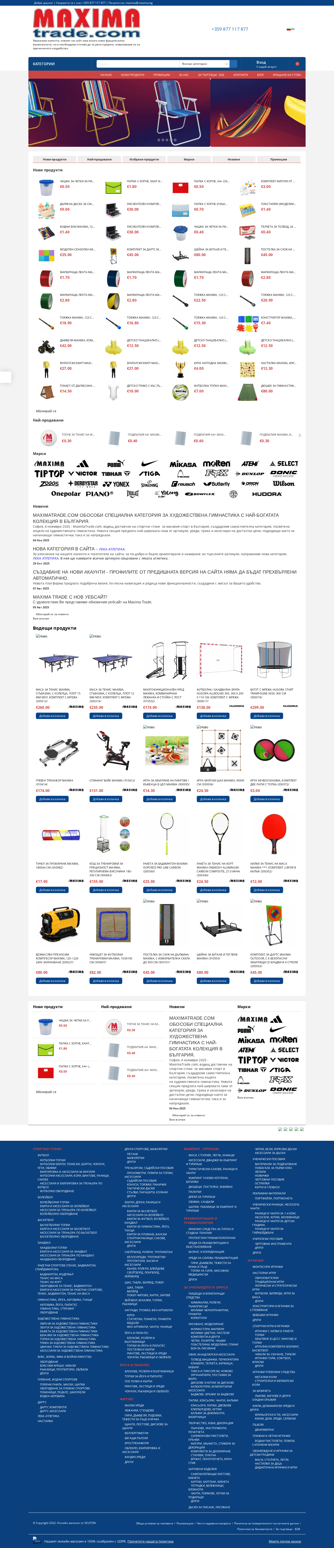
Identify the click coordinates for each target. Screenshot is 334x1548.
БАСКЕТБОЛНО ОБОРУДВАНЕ (59, 1236)
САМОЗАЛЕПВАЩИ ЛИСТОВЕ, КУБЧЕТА (209, 1476)
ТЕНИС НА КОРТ (51, 1282)
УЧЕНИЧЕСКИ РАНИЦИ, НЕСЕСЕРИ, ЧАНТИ (274, 1206)
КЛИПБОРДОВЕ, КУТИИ (206, 1409)
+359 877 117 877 (230, 29)
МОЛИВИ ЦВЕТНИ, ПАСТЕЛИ (210, 1333)
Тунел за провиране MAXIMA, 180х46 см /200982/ (57, 865)
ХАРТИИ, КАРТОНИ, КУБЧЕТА (210, 1482)
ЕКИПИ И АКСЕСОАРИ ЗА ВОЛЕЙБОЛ (64, 1206)
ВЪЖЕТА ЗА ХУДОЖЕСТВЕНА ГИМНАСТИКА (68, 1331)
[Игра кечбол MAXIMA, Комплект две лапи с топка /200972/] (274, 751)
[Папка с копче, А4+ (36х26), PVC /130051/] (180, 187)
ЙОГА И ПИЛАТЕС (137, 1333)
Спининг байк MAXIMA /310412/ (112, 780)
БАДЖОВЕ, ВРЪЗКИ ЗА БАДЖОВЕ (212, 1394)
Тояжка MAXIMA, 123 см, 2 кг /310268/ (211, 318)
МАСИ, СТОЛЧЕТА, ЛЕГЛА (272, 1460)
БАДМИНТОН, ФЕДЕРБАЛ (56, 1274)
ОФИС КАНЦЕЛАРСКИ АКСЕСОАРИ (212, 1354)
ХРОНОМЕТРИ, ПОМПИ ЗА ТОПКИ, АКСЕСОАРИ (149, 1175)
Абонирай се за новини (52, 614)
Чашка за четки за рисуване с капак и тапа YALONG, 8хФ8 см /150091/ (77, 181)
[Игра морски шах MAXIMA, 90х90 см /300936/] (220, 751)
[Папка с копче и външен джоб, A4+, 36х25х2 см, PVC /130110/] (180, 210)
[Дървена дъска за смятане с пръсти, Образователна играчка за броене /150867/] (46, 210)
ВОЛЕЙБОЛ (45, 1197)
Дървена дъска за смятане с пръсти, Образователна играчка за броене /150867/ (77, 204)
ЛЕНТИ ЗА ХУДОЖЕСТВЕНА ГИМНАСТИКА (68, 1327)
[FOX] (217, 474)
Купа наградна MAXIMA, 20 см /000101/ (211, 363)
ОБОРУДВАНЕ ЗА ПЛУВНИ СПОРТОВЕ (65, 1388)
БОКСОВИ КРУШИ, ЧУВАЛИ (58, 1366)
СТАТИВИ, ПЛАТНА (203, 1455)
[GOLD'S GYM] (233, 494)
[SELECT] (284, 463)
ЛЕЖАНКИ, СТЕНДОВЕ (139, 1410)
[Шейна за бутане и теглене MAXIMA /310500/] (180, 256)
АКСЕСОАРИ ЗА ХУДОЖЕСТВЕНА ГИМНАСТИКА (71, 1351)
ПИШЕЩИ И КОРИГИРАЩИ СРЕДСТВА (205, 1295)
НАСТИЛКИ (45, 1421)
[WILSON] (284, 484)
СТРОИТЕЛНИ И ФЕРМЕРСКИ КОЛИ (273, 1383)
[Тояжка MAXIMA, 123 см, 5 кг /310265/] (247, 301)
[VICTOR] (83, 473)
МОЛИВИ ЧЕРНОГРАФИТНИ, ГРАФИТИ (208, 1312)
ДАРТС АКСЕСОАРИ (53, 1411)
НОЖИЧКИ (262, 1176)
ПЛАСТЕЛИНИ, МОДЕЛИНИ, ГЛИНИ (214, 1344)
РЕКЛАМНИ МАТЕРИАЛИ (269, 1193)
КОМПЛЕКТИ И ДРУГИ (205, 1337)
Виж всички (41, 618)
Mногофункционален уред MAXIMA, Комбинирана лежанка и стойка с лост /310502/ (163, 695)
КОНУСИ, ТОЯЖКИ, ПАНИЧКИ (146, 1184)
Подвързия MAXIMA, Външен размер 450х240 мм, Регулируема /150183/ (277, 435)
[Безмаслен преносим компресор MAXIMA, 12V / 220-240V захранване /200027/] (59, 925)
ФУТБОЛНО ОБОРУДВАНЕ (57, 1191)
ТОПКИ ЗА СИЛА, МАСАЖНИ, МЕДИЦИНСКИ (208, 1272)
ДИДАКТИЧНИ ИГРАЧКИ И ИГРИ (276, 1467)
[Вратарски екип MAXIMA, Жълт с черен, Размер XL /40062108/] (46, 369)
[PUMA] (116, 463)
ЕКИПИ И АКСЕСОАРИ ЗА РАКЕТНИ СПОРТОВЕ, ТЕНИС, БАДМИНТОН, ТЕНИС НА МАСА (70, 1292)
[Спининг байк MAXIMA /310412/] (113, 751)
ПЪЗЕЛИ (258, 1425)
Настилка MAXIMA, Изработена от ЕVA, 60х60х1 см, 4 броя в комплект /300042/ (279, 363)
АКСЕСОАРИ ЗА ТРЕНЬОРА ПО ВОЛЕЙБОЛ (68, 1210)
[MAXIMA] (49, 463)
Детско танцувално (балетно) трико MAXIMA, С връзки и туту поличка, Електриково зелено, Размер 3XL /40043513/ (279, 340)
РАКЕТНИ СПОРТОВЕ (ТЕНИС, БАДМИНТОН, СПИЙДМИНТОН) (65, 1267)
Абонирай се (46, 411)
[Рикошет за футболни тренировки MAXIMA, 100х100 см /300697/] (113, 925)
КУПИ (130, 1315)
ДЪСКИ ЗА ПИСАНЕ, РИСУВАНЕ (209, 1507)
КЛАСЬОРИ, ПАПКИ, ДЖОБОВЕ (211, 1405)
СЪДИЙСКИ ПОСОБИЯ (142, 1181)
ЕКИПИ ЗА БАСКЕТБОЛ (142, 1211)
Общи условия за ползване (154, 1523)
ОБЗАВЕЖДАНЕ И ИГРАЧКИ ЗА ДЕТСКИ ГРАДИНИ (271, 1453)
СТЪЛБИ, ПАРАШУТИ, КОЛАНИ (147, 1192)
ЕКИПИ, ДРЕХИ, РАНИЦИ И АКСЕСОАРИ (141, 1204)
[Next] (298, 114)
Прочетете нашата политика (150, 1541)
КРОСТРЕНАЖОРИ (137, 1443)
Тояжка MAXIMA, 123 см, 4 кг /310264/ (77, 318)
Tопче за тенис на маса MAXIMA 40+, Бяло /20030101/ (79, 435)
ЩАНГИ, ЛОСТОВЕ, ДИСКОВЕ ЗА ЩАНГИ (145, 1426)
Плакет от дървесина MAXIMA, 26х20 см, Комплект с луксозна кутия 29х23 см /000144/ (77, 386)
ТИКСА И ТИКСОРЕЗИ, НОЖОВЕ (212, 1371)
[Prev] (35, 114)
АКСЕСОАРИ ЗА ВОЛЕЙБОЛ (145, 1215)
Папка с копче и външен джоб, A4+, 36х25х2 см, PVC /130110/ (211, 204)
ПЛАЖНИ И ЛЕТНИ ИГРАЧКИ (271, 1436)
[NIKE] (150, 463)
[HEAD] (183, 474)
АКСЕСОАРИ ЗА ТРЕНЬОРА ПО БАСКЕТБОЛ (68, 1233)
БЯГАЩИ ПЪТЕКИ (136, 1438)
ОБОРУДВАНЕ (49, 1312)
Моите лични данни (285, 1541)
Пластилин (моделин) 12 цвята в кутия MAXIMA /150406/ (279, 204)
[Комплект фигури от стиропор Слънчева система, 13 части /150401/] (247, 187)
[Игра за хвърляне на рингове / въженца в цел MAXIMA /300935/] (167, 751)
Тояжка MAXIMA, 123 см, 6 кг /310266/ (211, 295)
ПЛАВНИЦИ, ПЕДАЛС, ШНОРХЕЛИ (62, 1392)
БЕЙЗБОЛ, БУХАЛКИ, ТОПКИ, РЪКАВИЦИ (142, 1302)
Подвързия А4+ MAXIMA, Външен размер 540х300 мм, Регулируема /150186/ (211, 435)
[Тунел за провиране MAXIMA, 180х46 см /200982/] (59, 834)
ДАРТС (42, 1402)
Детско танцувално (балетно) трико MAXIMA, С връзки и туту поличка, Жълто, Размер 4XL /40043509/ (144, 340)
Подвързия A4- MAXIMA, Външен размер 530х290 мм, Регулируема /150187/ (145, 435)
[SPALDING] (150, 484)
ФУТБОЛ (43, 1155)
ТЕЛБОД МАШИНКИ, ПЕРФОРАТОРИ (215, 1359)
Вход (261, 62)
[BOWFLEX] (200, 494)
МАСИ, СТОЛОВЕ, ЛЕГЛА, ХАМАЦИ (211, 1155)
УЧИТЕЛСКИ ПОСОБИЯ (268, 1239)
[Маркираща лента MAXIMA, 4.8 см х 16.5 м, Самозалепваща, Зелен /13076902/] (46, 301)
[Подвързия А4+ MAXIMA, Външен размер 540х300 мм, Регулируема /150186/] (181, 438)
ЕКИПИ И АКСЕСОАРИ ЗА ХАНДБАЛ (63, 1251)
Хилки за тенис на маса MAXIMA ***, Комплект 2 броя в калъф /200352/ (273, 867)
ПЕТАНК (132, 1154)
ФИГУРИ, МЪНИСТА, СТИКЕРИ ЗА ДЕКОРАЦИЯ (211, 1445)
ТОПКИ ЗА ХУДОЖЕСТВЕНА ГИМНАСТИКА (68, 1339)
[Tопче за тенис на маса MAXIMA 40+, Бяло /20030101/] (49, 438)
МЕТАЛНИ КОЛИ (266, 1377)
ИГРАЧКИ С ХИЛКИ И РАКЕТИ (274, 1331)
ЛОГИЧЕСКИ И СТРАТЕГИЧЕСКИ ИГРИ (274, 1287)
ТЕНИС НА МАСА (51, 1278)
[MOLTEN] (217, 463)
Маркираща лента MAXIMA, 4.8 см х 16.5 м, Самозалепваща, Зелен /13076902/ (77, 295)
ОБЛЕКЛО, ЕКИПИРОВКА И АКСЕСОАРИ (141, 1450)
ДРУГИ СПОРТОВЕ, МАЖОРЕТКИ (146, 1149)
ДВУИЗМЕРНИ (264, 1430)
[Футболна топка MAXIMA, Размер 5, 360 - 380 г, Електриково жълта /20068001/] (180, 392)
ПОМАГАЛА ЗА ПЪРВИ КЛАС (273, 1168)
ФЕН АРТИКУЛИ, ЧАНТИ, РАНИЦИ (149, 1327)
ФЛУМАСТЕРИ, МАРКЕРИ (207, 1329)
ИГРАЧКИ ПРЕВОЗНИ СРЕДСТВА (274, 1372)
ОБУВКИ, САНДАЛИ (201, 1202)
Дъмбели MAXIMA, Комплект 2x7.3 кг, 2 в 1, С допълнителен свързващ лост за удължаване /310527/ (77, 340)
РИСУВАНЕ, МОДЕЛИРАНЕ (206, 1324)
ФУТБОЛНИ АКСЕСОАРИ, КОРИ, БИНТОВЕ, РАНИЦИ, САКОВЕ (73, 1177)
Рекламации (185, 1523)
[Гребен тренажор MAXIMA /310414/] (59, 751)
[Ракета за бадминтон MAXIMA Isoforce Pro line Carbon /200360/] (167, 834)
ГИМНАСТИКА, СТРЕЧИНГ (57, 1309)
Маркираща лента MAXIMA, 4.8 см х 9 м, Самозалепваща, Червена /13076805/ (77, 272)
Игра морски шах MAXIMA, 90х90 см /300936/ (220, 782)
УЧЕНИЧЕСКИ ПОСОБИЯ (269, 1159)
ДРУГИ (44, 1373)
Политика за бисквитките (254, 1529)
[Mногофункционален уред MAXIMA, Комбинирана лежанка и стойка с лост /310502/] (167, 660)
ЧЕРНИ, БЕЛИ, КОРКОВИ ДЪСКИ (276, 1149)
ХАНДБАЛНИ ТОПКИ (53, 1248)
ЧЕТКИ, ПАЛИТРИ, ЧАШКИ (208, 1341)
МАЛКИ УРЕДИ (134, 1405)
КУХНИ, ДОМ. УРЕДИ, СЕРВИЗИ (275, 1419)
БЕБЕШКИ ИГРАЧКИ (265, 1315)
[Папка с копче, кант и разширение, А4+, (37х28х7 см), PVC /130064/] (113, 187)
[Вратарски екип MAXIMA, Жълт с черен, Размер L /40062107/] (113, 369)
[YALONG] (166, 494)
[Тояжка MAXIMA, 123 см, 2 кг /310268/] (180, 324)
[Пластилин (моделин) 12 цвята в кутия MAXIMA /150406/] (247, 210)
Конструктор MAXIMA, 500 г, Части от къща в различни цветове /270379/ (279, 318)
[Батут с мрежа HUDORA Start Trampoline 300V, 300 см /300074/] (274, 660)
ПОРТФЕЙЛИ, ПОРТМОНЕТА (274, 1198)
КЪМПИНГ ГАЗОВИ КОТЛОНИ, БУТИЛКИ (207, 1180)
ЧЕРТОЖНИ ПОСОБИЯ (269, 1179)
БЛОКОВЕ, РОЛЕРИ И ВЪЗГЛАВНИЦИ (140, 1340)
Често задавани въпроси (214, 1523)
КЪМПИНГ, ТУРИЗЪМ (201, 1149)
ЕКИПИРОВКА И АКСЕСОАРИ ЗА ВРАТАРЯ (67, 1172)
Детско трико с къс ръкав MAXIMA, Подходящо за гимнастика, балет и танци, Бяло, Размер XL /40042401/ (144, 386)
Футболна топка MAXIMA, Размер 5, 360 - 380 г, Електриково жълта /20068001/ (211, 386)
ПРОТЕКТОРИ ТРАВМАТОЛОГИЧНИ (212, 1238)
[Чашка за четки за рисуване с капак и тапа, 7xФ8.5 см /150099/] (180, 233)
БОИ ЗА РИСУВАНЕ (203, 1348)
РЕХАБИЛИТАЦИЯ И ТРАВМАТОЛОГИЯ (200, 1220)
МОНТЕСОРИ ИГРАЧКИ (268, 1267)
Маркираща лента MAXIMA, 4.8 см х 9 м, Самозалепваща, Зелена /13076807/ (211, 272)
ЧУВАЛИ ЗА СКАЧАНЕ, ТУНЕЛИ (275, 1354)
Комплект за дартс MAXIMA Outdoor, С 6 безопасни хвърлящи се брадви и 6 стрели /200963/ (144, 249)
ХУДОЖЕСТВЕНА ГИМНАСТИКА (58, 1319)
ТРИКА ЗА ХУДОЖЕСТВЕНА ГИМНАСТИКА (67, 1343)
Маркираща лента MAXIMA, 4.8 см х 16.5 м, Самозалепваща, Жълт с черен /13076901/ (144, 295)
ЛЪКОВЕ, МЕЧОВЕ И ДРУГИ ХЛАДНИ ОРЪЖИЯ (271, 1398)
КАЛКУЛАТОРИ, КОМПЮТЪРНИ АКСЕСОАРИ (210, 1388)
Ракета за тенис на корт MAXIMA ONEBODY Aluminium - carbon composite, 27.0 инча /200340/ (218, 869)
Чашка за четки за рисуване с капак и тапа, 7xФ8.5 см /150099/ (211, 227)
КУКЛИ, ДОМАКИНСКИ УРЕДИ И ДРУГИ (272, 1408)
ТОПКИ (259, 1335)
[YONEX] (116, 484)
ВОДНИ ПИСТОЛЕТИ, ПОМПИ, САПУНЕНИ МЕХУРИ (273, 1443)
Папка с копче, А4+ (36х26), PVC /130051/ (211, 181)
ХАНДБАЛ (44, 1243)
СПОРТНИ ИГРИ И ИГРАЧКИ (271, 1326)
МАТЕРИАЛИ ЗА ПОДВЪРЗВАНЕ (276, 1164)
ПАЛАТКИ (195, 1192)
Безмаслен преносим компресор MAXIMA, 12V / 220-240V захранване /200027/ (57, 958)
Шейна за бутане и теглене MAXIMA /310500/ (211, 249)
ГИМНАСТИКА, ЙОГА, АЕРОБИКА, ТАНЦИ (65, 1300)
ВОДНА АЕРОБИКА (52, 1396)
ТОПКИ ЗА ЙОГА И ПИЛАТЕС (146, 1346)
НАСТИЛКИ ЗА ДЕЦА (268, 1464)
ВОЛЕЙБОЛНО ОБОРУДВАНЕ (59, 1214)
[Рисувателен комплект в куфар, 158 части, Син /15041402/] (113, 233)
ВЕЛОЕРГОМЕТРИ (136, 1433)
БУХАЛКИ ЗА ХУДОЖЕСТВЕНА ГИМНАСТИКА (69, 1335)
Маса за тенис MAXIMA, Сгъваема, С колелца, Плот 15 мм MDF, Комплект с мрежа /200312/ (58, 695)
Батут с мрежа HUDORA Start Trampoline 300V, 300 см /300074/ (271, 693)
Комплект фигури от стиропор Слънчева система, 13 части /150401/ (279, 181)
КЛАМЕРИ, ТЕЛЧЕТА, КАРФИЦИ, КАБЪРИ (210, 1365)
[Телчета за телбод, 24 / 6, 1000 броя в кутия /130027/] (247, 233)
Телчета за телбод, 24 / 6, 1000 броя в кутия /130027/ (279, 227)
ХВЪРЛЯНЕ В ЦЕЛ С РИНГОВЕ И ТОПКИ (274, 1341)
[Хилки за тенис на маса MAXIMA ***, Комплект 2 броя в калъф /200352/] (274, 834)
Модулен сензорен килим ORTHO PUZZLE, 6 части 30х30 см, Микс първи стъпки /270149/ (77, 249)
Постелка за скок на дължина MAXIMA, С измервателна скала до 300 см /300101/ (279, 249)
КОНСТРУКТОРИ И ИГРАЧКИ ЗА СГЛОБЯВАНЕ (272, 1308)
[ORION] (250, 484)
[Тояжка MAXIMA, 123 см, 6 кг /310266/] (180, 301)
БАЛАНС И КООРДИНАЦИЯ (206, 1252)
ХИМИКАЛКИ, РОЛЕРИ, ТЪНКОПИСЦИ (204, 1304)
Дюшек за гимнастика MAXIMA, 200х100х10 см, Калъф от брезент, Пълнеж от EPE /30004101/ (279, 386)
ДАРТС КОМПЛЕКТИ (53, 1407)
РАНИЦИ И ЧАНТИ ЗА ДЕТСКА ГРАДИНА (273, 1223)
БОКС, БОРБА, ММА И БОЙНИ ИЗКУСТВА (65, 1357)
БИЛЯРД (132, 1291)
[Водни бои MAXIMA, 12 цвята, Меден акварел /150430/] (46, 233)
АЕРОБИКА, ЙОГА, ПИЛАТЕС (58, 1305)
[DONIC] (284, 474)
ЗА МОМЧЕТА (262, 1391)
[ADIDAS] (83, 463)
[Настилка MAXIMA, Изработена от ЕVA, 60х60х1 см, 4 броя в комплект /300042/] (247, 369)
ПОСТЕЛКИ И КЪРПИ (141, 1349)
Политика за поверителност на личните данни (266, 1523)
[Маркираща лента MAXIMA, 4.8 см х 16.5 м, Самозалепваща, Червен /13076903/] (247, 278)
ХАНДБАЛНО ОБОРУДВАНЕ (58, 1259)
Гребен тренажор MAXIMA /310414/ (54, 782)
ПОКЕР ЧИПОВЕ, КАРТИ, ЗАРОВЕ (148, 1295)
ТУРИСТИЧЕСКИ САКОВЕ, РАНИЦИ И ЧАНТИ (212, 1171)
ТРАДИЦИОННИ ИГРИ (269, 1282)
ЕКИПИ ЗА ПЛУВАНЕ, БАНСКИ (147, 1234)
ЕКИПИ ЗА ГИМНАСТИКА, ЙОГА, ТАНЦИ (147, 1228)
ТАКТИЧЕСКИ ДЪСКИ (141, 1188)
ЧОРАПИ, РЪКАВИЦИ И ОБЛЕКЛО (149, 1357)
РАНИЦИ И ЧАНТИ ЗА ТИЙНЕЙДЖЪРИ (268, 1231)
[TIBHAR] (116, 474)
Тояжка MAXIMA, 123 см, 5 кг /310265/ (279, 295)
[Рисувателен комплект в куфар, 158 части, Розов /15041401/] (113, 210)
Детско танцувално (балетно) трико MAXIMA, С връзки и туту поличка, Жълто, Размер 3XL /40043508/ (211, 340)
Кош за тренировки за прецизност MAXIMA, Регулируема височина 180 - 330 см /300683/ (111, 869)
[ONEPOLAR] (66, 494)
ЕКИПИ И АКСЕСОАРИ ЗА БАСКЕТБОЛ (65, 1229)
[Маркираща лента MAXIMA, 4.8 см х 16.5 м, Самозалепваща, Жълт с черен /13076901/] (113, 301)
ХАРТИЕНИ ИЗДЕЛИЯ (203, 1469)
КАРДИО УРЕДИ (135, 1457)
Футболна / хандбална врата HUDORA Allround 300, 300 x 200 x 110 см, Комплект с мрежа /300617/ (220, 695)
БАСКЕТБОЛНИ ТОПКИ (55, 1225)
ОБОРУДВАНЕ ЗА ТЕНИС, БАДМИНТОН (66, 1286)
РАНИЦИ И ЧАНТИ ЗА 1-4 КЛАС (275, 1213)
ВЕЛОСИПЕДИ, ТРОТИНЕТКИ (146, 1257)
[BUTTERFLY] (217, 484)
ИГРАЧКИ (256, 1260)
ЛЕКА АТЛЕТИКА (112, 549)
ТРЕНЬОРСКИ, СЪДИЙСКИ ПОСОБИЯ (149, 1168)
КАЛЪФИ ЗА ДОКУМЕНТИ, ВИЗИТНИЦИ (206, 1415)
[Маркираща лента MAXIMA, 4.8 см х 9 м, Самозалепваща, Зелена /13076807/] (180, 278)
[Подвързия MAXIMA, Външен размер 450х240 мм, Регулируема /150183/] (246, 438)
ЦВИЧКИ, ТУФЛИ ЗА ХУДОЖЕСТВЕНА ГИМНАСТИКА (74, 1347)
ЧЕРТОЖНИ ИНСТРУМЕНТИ (273, 1244)
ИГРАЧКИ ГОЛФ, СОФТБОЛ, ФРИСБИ (271, 1360)
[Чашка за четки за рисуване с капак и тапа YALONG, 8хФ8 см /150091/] (46, 187)
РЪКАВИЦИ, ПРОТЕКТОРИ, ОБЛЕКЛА (64, 1369)
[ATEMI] (250, 463)
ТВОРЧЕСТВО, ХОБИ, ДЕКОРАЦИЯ (211, 1423)
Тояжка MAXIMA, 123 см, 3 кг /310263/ (144, 318)
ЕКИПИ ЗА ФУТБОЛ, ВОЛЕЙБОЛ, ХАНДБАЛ (147, 1221)
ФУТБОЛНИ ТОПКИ (52, 1160)
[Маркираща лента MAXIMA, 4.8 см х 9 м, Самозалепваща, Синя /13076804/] (113, 278)
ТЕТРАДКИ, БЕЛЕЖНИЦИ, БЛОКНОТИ (206, 1487)
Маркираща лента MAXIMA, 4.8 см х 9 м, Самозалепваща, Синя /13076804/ (144, 272)
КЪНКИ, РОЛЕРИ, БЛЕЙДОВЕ (146, 1269)
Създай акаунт (267, 67)
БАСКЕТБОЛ (45, 1220)
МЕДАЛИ (133, 1323)
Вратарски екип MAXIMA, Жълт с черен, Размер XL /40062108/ (77, 363)
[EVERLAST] (133, 494)
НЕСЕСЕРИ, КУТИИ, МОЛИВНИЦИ (277, 1217)
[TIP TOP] (49, 473)
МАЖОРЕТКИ (135, 1158)
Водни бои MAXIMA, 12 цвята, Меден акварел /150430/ (77, 227)
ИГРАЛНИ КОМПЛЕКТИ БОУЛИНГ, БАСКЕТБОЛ (275, 1348)
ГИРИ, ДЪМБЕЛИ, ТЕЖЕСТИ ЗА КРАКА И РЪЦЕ (209, 1265)
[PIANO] (99, 494)
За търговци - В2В (288, 1529)
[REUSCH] (183, 484)
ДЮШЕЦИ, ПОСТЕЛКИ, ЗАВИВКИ (210, 1187)
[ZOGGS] (49, 484)
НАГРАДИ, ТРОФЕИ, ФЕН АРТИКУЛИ (148, 1310)
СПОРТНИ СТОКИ (47, 1149)
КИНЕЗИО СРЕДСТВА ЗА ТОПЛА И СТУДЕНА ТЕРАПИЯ (210, 1231)
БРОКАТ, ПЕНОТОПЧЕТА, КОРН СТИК (210, 1461)
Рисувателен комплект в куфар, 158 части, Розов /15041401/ (144, 204)
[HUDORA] (267, 494)
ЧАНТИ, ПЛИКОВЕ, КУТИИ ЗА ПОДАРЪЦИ (208, 1495)
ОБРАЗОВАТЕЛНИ (267, 1278)
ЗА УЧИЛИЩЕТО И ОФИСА (206, 1287)
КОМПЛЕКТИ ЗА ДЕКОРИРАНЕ (211, 1451)
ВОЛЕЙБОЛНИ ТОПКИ (54, 1202)
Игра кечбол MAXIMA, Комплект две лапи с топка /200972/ (273, 782)
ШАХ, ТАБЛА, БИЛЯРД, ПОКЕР (144, 1282)
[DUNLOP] (250, 473)
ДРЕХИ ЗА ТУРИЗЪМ (202, 1197)
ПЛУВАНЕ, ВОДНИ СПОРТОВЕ (57, 1379)
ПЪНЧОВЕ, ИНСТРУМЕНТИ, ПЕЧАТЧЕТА (207, 1430)
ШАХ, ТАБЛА (135, 1287)
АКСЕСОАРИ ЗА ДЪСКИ (270, 1153)
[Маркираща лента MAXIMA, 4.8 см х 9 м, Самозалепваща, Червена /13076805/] (46, 278)
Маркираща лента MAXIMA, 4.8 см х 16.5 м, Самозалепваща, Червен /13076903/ (279, 272)
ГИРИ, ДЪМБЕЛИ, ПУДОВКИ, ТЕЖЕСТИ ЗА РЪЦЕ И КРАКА (142, 1417)
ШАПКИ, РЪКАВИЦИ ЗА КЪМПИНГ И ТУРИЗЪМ (211, 1209)
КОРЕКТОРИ (199, 1318)
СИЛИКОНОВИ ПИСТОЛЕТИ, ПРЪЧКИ (208, 1438)
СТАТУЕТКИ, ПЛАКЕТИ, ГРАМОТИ (149, 1319)
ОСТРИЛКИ (262, 1183)
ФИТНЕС (127, 1399)
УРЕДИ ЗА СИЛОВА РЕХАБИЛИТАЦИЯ (213, 1258)
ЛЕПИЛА (260, 1172)
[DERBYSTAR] (83, 484)
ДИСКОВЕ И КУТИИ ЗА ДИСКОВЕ (212, 1383)
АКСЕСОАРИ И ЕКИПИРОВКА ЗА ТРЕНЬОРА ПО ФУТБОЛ (69, 1185)
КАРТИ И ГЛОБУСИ (267, 1187)
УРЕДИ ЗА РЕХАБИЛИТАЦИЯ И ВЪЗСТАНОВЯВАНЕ (207, 1245)
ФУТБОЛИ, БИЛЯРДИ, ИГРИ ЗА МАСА (273, 1295)
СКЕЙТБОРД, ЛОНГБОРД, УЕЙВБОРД (142, 1274)
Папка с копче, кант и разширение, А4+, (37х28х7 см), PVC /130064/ (144, 181)
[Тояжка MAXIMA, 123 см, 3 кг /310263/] (113, 324)
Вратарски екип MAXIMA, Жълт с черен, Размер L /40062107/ (144, 363)
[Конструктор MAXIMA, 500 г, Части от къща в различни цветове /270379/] (247, 324)
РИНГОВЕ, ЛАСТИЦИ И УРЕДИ (147, 1353)
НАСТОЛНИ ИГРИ (264, 1273)
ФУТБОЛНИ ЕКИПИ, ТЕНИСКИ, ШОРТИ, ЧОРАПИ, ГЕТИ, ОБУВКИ (71, 1166)
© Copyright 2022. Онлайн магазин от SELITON (64, 1523)
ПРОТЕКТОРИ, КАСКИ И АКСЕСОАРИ (141, 1263)
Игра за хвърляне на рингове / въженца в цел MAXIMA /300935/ (166, 782)
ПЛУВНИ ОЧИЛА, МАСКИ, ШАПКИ (62, 1384)
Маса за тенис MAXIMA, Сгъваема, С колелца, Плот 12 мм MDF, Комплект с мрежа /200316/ (112, 695)
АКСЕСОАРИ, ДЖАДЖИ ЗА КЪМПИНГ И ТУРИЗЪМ (211, 1162)
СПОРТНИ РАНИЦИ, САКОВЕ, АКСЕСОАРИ (145, 1240)
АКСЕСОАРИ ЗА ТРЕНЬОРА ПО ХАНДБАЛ (67, 1255)
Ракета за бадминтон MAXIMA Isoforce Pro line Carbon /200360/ (165, 867)
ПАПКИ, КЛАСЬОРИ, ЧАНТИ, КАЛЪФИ (213, 1400)
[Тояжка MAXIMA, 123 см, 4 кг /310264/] (46, 324)
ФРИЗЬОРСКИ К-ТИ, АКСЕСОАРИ (276, 1415)
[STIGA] (150, 474)
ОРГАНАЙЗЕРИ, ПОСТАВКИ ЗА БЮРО (209, 1377)
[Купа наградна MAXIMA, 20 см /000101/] (180, 369)
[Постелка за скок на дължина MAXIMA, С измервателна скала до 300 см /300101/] (247, 256)
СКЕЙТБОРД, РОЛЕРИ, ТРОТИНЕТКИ (148, 1252)
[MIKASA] (183, 463)
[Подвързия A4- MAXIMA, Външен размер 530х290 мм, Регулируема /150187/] (114, 438)
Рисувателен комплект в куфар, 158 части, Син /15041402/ (144, 227)
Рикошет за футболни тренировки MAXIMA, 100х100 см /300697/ (111, 958)
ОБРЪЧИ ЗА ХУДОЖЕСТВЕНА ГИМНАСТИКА (68, 1324)
